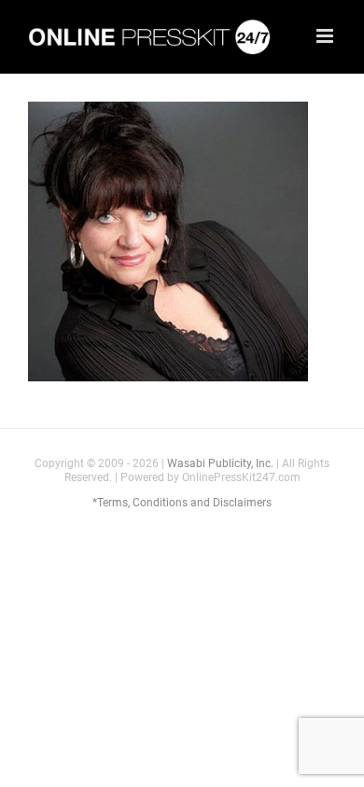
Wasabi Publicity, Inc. (220, 463)
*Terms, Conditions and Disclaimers (182, 502)
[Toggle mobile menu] (326, 36)
